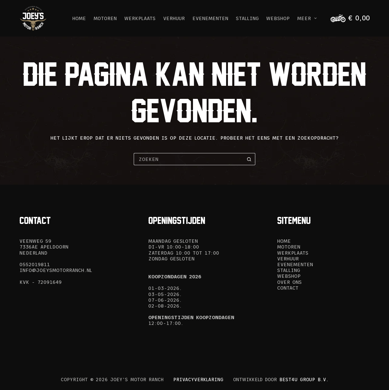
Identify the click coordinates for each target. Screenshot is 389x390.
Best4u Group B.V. (304, 379)
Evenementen (210, 18)
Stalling (247, 18)
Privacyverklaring (198, 379)
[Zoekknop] (249, 159)
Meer (304, 18)
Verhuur (174, 18)
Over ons (289, 282)
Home (79, 18)
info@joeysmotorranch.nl (55, 270)
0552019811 (34, 264)
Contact (287, 288)
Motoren (105, 18)
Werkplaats (140, 18)
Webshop (278, 18)
